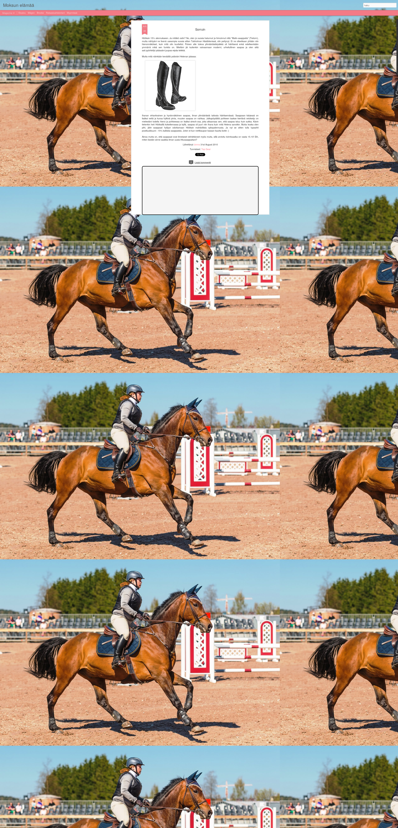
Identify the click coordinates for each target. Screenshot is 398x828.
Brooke (40, 12)
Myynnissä (72, 12)
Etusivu (22, 12)
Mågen (31, 12)
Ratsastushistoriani (55, 12)
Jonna (197, 144)
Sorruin (200, 29)
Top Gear (206, 149)
